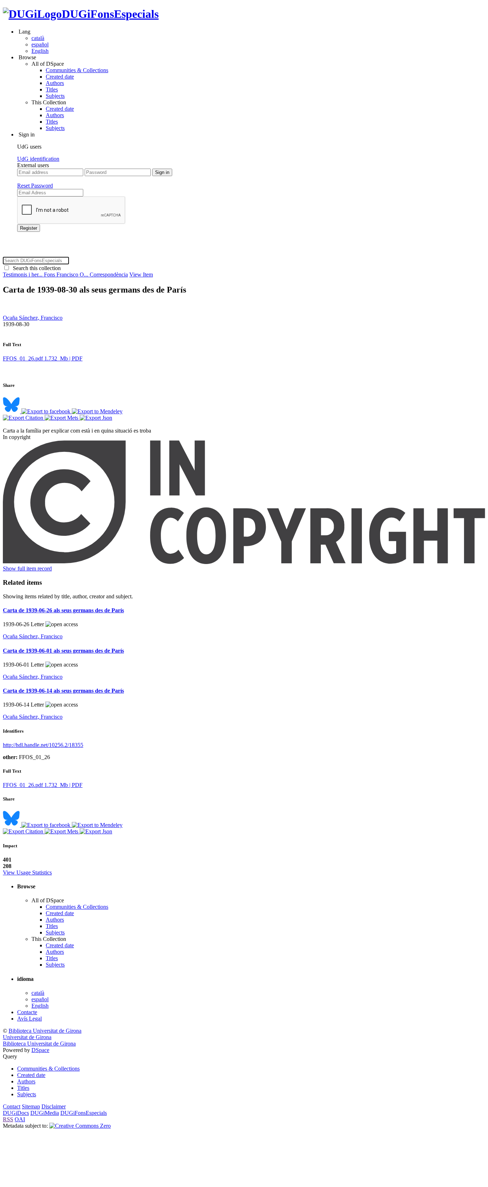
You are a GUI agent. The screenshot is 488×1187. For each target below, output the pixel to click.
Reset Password (35, 186)
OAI (20, 1119)
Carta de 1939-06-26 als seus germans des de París (63, 610)
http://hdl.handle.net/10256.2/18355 (43, 745)
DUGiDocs (16, 1113)
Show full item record (27, 568)
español (40, 44)
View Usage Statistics (27, 872)
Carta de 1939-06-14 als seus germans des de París (63, 691)
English (40, 51)
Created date (60, 77)
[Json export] (96, 418)
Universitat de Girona (27, 1037)
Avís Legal (29, 1019)
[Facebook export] (46, 411)
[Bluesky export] (12, 411)
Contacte (27, 1012)
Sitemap (31, 1106)
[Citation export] (24, 418)
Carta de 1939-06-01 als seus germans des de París (63, 651)
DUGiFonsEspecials (110, 14)
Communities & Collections (77, 70)
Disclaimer (53, 1106)
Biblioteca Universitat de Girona (45, 1031)
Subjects (55, 96)
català (37, 38)
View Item (141, 274)
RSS (8, 1119)
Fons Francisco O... (67, 274)
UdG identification (38, 159)
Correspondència (109, 274)
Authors (55, 83)
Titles (52, 89)
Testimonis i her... (23, 274)
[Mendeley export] (97, 411)
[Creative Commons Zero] (80, 1126)
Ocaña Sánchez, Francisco (33, 318)
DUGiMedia (44, 1113)
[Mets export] (62, 418)
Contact (11, 1106)
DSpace (40, 1050)
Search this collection (35, 268)
